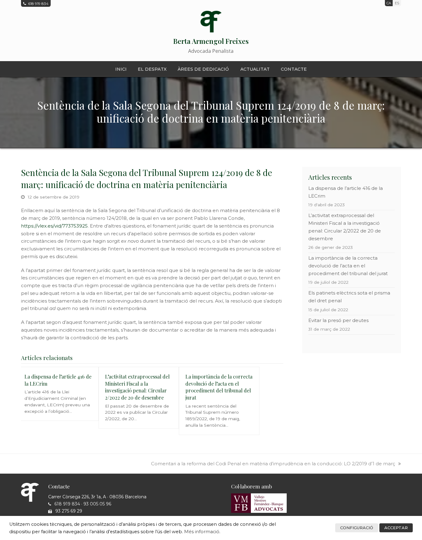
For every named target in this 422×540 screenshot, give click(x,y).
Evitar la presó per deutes (338, 320)
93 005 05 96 (97, 504)
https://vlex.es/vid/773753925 (54, 226)
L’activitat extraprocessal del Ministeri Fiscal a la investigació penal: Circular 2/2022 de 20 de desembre (137, 387)
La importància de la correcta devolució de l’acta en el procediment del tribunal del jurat (218, 387)
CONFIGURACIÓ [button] (356, 527)
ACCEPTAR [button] (396, 527)
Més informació (201, 531)
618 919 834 (67, 504)
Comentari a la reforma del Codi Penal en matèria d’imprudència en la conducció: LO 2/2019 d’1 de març (273, 464)
